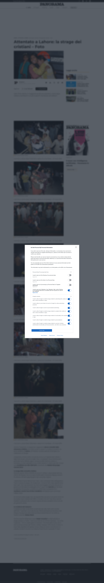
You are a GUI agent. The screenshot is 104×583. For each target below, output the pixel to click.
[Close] (76, 247)
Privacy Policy (60, 335)
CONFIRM (41, 330)
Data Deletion (44, 335)
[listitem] (52, 272)
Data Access (52, 335)
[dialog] (52, 291)
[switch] (69, 275)
